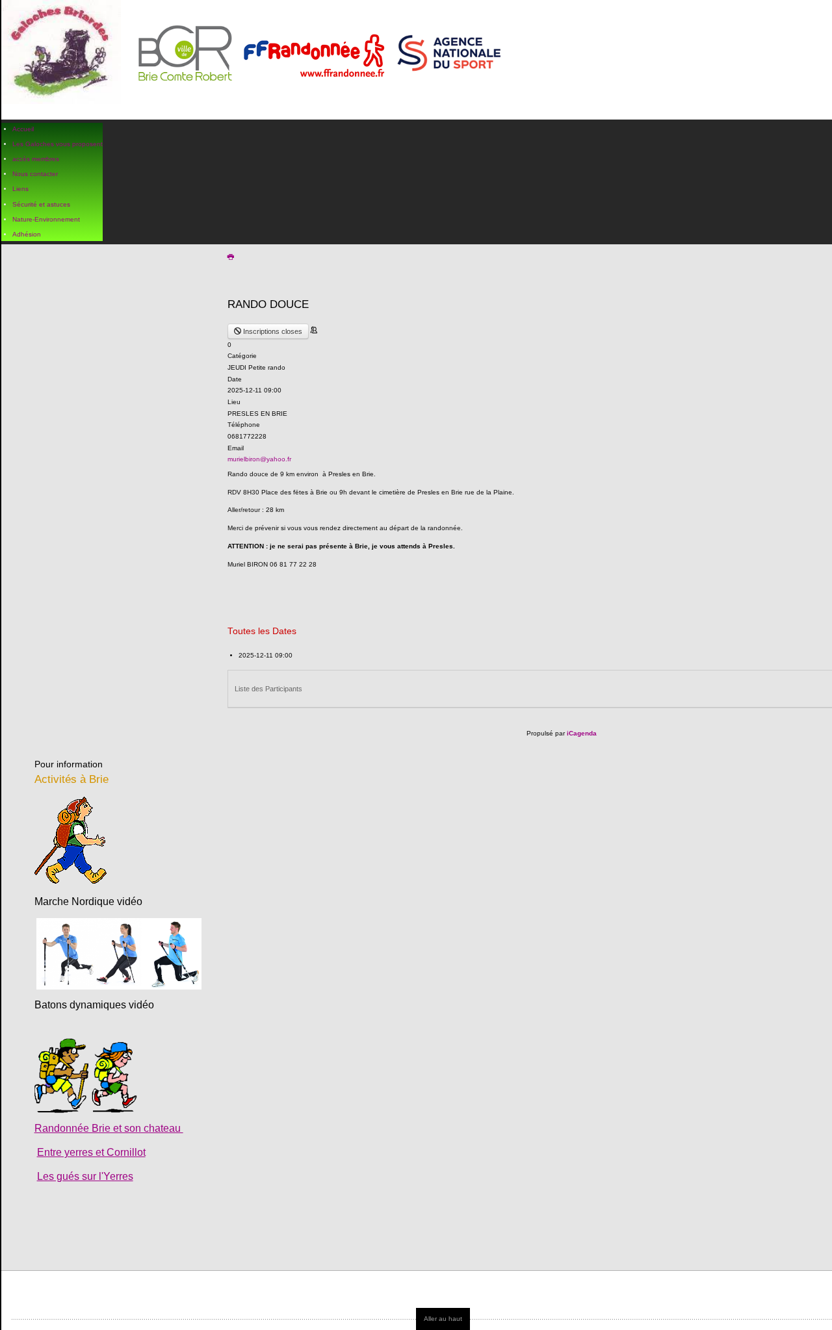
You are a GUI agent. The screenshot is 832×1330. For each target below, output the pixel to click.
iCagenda (582, 733)
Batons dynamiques (80, 1004)
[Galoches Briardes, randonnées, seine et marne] (256, 60)
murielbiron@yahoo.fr (259, 459)
